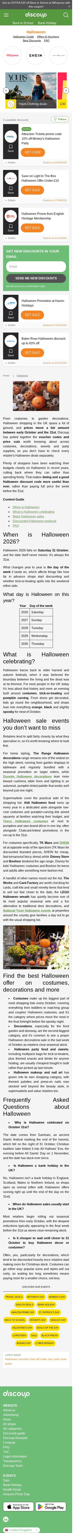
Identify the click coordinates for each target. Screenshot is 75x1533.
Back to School (23, 23)
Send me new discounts (36, 278)
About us (9, 1410)
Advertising (10, 1414)
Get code (33, 152)
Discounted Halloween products (34, 521)
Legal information (15, 1456)
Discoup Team (13, 1465)
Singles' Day (58, 1320)
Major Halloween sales (28, 516)
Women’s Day (57, 1297)
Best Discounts (32, 40)
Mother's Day (35, 1297)
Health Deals (24, 1304)
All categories (12, 1428)
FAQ (46, 40)
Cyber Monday (44, 1343)
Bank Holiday (47, 23)
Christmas (19, 1335)
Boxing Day (24, 1343)
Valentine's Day (22, 1327)
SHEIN (64, 842)
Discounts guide (14, 1433)
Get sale (32, 190)
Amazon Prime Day (22, 1312)
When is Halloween (26, 507)
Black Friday (50, 1335)
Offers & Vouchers (48, 36)
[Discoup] (36, 1394)
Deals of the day (47, 1327)
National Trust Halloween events (27, 910)
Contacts (9, 1442)
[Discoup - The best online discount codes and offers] (36, 15)
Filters (62, 119)
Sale (34, 1335)
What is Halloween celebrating (33, 511)
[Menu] (6, 15)
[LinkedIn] (5, 1519)
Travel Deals (13, 1297)
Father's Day (38, 1320)
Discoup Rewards (15, 1438)
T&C (6, 1451)
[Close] (69, 6)
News (7, 1419)
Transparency (12, 1461)
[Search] (66, 15)
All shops (9, 1424)
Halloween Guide (23, 36)
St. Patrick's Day (49, 1312)
